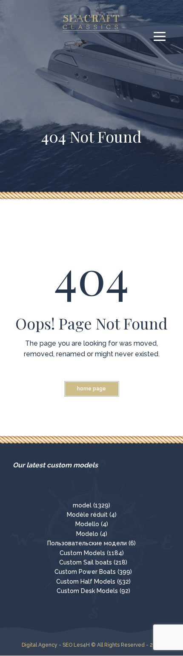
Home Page (91, 389)
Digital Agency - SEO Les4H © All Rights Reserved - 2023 (92, 645)
